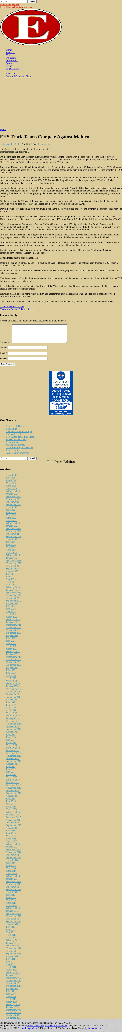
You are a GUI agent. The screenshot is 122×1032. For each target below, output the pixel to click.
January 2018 (12, 750)
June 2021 (11, 641)
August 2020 (12, 667)
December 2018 (13, 721)
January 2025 (12, 526)
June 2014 (11, 865)
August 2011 (12, 956)
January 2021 (12, 654)
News (8, 55)
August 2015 (12, 828)
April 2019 (11, 710)
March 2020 (11, 681)
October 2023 (12, 566)
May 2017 (11, 772)
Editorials (10, 52)
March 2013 (11, 905)
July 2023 (10, 574)
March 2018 (11, 745)
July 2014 (10, 862)
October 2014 (12, 854)
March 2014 (11, 873)
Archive (10, 66)
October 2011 (12, 951)
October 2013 (12, 887)
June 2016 (11, 801)
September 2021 (13, 633)
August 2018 (12, 731)
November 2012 (13, 916)
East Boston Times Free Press (20, 437)
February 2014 (13, 876)
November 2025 (13, 499)
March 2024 (11, 552)
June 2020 (11, 673)
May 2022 (11, 611)
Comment (5, 342)
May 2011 (10, 964)
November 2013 (13, 884)
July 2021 (10, 638)
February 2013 (13, 908)
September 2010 (13, 985)
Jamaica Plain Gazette (16, 439)
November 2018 (13, 723)
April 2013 (11, 903)
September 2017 (13, 761)
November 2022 (13, 595)
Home (9, 50)
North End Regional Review (19, 447)
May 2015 (11, 836)
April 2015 (11, 838)
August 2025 (12, 507)
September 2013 (13, 889)
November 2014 (13, 852)
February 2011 (13, 972)
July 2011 (10, 959)
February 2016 (13, 812)
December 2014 (13, 849)
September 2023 (13, 568)
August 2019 (12, 699)
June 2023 (11, 576)
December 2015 (13, 817)
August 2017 (12, 764)
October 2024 (12, 534)
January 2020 (12, 686)
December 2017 (13, 753)
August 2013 (12, 892)
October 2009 (12, 1015)
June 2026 (11, 480)
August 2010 (12, 988)
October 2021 (12, 630)
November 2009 (13, 1012)
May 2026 (11, 483)
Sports (9, 63)
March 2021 (11, 649)
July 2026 (10, 477)
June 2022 (11, 608)
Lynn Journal (12, 442)
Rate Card (10, 73)
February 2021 (13, 651)
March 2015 (11, 841)
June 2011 (10, 961)
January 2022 (12, 622)
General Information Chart (18, 76)
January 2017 (12, 782)
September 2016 (13, 793)
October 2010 (12, 983)
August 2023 (12, 571)
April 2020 (11, 678)
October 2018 (12, 726)
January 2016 (12, 814)
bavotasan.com (95, 1028)
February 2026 (13, 491)
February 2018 (13, 747)
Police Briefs (12, 60)
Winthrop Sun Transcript (17, 453)
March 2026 (11, 488)
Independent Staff (11, 144)
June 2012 (11, 929)
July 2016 (10, 798)
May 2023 (11, 579)
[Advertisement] (61, 104)
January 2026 (12, 493)
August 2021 (12, 635)
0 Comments (44, 144)
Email (3, 353)
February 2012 (13, 940)
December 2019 (13, 689)
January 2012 (12, 943)
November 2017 (13, 756)
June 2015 (11, 833)
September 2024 (13, 536)
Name (3, 347)
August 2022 (12, 603)
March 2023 (11, 584)
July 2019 (10, 702)
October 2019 (12, 694)
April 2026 (11, 485)
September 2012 (13, 921)
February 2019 (13, 715)
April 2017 (11, 774)
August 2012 (12, 924)
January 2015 (12, 846)
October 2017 (12, 758)
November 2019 (13, 691)
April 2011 (11, 967)
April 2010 (11, 999)
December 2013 (13, 881)
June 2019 (11, 705)
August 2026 (12, 475)
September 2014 (13, 857)
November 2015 (13, 820)
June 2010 (11, 993)
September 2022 (13, 600)
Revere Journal (13, 450)
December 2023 (13, 560)
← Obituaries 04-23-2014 (12, 306)
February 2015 (13, 844)
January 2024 (12, 558)
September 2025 (13, 504)
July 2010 (10, 991)
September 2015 (13, 825)
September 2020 (13, 665)
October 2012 (12, 919)
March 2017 (11, 777)
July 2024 (10, 542)
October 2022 (12, 598)
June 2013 (11, 897)
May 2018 (11, 739)
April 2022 (11, 614)
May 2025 (11, 515)
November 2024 (13, 531)
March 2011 (11, 969)
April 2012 (11, 935)
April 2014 (11, 870)
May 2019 (11, 707)
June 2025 (11, 512)
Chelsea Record (13, 434)
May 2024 (11, 547)
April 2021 (11, 646)
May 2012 (11, 932)
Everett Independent (9, 4)
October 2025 (12, 501)
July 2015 (10, 830)
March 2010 (11, 1002)
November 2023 (13, 563)
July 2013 (10, 895)
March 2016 (11, 809)
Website (3, 358)
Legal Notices (12, 68)
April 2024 (11, 550)
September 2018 (13, 729)
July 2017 (10, 766)
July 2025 (10, 509)
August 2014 (12, 860)
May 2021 (11, 643)
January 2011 (12, 975)
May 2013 (11, 900)
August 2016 (12, 796)
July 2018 (10, 734)
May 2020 (11, 675)
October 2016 (12, 790)
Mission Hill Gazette (15, 445)
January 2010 (12, 1007)
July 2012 (10, 927)
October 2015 (12, 822)
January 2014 (12, 879)
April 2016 (11, 806)
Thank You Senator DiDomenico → (17, 309)
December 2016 (13, 785)
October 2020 (12, 662)
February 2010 (13, 1004)
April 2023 (11, 582)
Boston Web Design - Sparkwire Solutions (47, 1025)
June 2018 (11, 737)
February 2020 (13, 683)
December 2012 (13, 913)
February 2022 (13, 619)
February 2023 (13, 587)
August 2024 (12, 539)
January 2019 (12, 718)
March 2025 (11, 520)
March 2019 (11, 713)
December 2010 (13, 977)
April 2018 (11, 742)
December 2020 (13, 657)
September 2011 (13, 953)
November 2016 (13, 788)
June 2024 (11, 544)
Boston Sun (11, 429)
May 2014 (11, 868)
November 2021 (13, 627)
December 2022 (13, 592)
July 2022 (10, 606)
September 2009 (13, 1018)
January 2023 (12, 590)
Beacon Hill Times (15, 426)
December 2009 (13, 1010)
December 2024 (13, 528)
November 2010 (13, 980)
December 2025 (13, 496)
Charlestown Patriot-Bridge (19, 431)
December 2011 (13, 945)
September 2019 (13, 697)
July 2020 (10, 670)
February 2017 (13, 780)
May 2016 (11, 804)
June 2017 (11, 769)
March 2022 (11, 616)
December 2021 (13, 624)
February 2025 (13, 523)
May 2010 (11, 996)
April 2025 (11, 518)
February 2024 (13, 555)
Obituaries (11, 58)
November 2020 (13, 659)
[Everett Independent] (31, 45)
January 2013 (12, 911)
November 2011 (13, 948)
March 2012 (11, 937)
